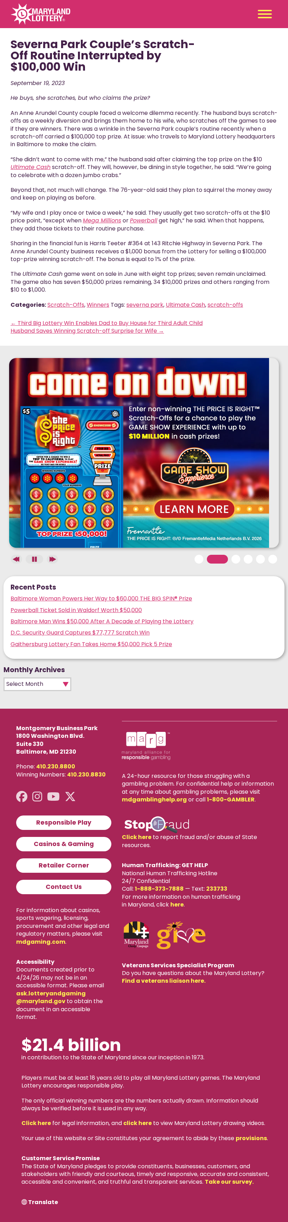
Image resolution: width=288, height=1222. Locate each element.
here (177, 905)
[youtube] (53, 797)
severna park (144, 305)
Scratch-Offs (65, 305)
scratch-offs (225, 305)
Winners (98, 305)
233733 (216, 889)
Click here (136, 837)
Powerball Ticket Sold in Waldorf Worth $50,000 (76, 610)
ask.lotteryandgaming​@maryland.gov (51, 997)
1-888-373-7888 (159, 889)
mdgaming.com (40, 942)
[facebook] (21, 797)
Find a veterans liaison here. (163, 981)
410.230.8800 (55, 766)
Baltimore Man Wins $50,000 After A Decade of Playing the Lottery (102, 621)
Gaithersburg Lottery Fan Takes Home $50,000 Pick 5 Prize (91, 644)
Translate (43, 1202)
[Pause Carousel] (34, 559)
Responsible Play (63, 822)
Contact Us (64, 887)
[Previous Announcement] (16, 559)
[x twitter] (70, 797)
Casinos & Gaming (64, 844)
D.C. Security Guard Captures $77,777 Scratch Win (80, 633)
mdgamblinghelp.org (154, 799)
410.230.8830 (86, 775)
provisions (251, 1138)
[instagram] (37, 797)
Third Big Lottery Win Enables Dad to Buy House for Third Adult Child (107, 323)
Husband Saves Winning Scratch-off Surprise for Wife (87, 331)
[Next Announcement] (52, 559)
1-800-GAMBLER (231, 799)
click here (137, 1123)
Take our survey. (229, 1182)
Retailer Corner (64, 865)
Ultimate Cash (185, 305)
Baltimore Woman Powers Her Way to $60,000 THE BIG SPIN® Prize (101, 598)
